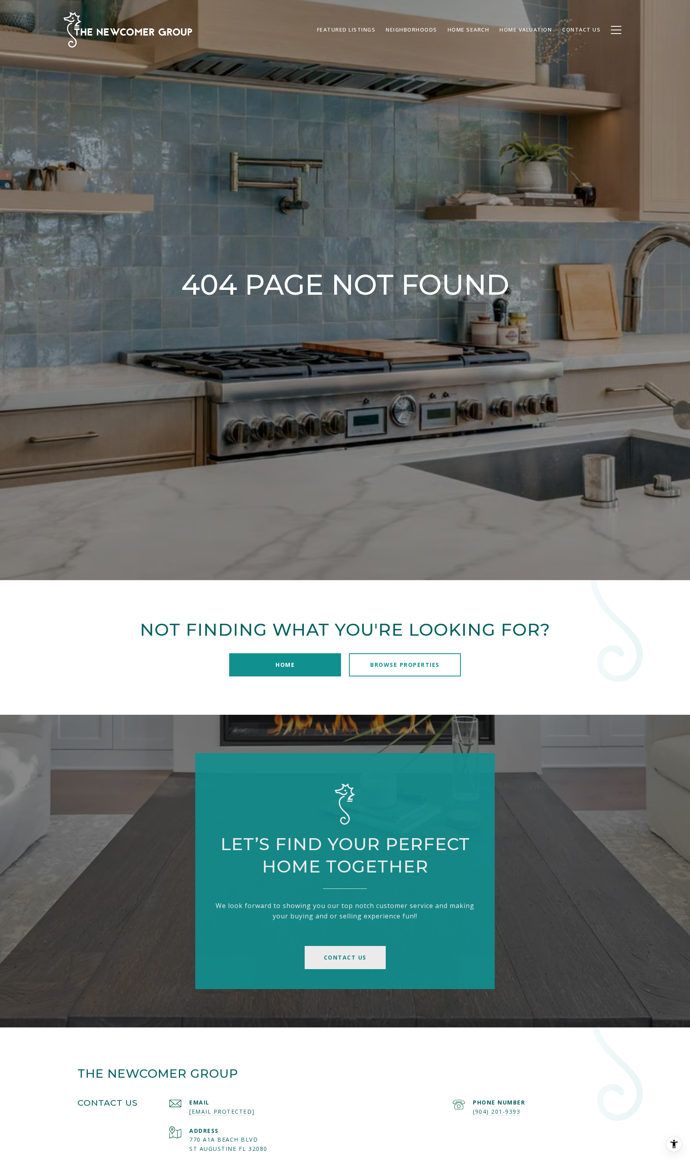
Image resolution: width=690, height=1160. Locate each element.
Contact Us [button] (345, 957)
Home (285, 664)
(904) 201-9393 (496, 1111)
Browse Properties (405, 664)
